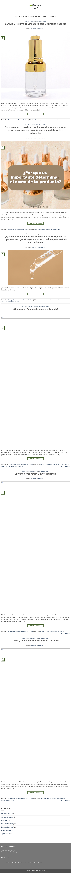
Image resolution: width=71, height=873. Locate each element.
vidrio (21, 466)
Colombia (42, 798)
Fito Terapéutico (6, 830)
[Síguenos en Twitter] (9, 851)
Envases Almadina (30, 21)
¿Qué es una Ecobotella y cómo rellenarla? (35, 309)
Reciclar (8, 466)
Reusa (12, 466)
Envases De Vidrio (41, 21)
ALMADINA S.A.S (42, 28)
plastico (3, 466)
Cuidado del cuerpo (7, 817)
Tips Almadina (5, 834)
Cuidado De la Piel (7, 813)
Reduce (8, 800)
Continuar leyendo (35, 114)
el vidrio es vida (55, 464)
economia (48, 464)
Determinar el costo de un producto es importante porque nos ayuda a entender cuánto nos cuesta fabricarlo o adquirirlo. (35, 130)
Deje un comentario (65, 466)
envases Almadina (44, 631)
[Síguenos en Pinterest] (15, 851)
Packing (7, 301)
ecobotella (42, 464)
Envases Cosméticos (55, 300)
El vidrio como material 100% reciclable (35, 474)
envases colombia (45, 120)
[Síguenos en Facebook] (2, 851)
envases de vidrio (55, 120)
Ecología (24, 234)
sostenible (17, 466)
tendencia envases (14, 301)
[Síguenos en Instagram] (6, 851)
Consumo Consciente (50, 798)
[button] (2, 6)
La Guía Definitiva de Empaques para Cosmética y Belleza (35, 24)
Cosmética (37, 120)
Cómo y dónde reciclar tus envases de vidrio (35, 640)
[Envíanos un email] (12, 851)
